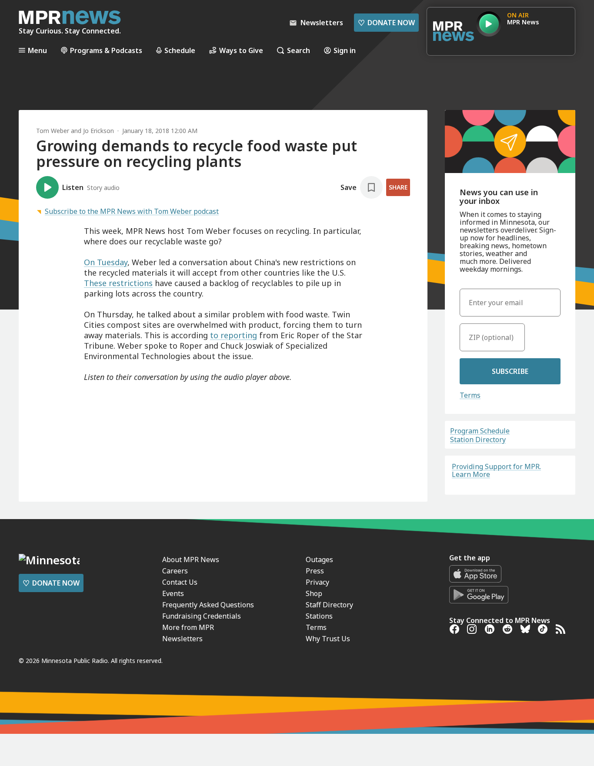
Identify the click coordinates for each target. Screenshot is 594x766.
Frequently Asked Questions (208, 604)
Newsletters (182, 638)
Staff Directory (329, 604)
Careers (175, 571)
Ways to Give (241, 50)
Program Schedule (480, 431)
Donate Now (386, 22)
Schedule (179, 50)
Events (173, 593)
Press (315, 571)
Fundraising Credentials (201, 616)
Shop (314, 593)
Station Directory (478, 439)
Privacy (317, 582)
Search (298, 50)
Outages (319, 559)
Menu (37, 50)
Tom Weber (52, 131)
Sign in (345, 50)
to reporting (233, 335)
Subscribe (510, 371)
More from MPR (188, 627)
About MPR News (190, 559)
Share (398, 187)
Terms (470, 395)
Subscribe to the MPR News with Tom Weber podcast (132, 211)
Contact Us (179, 582)
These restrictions (118, 283)
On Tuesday (105, 262)
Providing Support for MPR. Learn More (496, 470)
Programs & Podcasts (106, 50)
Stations (319, 616)
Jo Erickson (98, 131)
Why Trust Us (328, 638)
